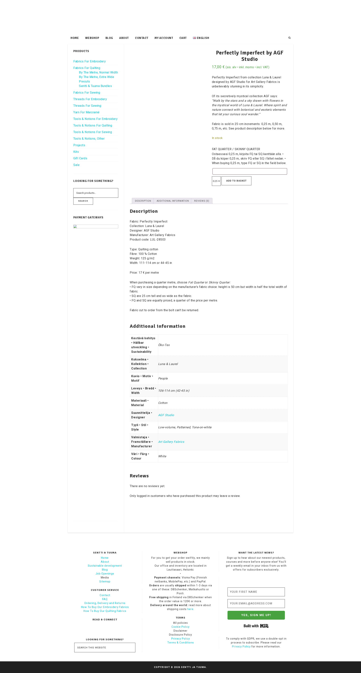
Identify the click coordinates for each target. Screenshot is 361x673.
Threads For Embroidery (90, 99)
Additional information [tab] (173, 201)
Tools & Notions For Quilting (92, 125)
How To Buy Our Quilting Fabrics (104, 611)
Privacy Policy (180, 639)
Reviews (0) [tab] (201, 201)
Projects (79, 145)
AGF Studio (166, 415)
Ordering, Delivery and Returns (104, 603)
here (190, 609)
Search (83, 201)
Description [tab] (143, 201)
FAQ (105, 599)
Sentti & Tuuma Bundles (95, 86)
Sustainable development (105, 566)
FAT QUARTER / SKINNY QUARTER (236, 149)
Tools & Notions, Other (89, 138)
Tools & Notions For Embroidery (95, 119)
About (105, 562)
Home (105, 558)
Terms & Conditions (180, 643)
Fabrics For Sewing (86, 92)
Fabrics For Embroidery (89, 61)
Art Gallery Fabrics (171, 442)
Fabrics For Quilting (86, 68)
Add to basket (236, 180)
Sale (76, 165)
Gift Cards (80, 158)
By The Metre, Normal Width (98, 72)
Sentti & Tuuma (180, 17)
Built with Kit (256, 625)
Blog (105, 570)
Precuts (84, 81)
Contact (105, 595)
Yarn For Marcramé (86, 112)
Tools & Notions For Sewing (92, 132)
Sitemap (104, 582)
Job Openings (105, 574)
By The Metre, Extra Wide (96, 77)
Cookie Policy (180, 627)
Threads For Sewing (87, 106)
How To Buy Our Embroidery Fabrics (105, 607)
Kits (76, 152)
